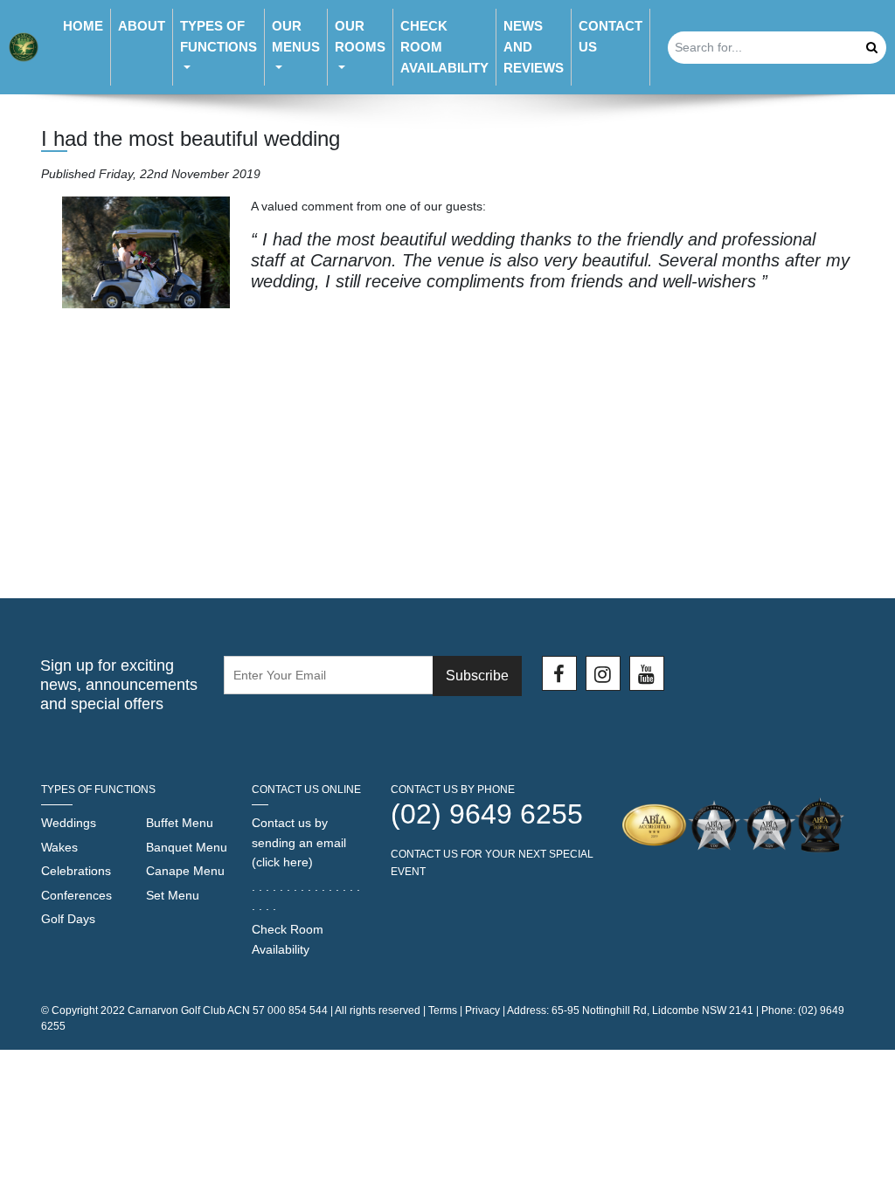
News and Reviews (533, 46)
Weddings (68, 823)
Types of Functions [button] (218, 36)
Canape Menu (185, 871)
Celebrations (76, 871)
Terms (442, 1010)
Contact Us (610, 36)
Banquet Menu (186, 847)
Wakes (59, 847)
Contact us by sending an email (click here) (299, 842)
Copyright (75, 1010)
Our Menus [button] (296, 36)
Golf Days (68, 919)
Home (83, 25)
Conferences (76, 895)
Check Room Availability (444, 46)
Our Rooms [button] (360, 36)
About (141, 25)
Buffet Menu (179, 823)
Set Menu (172, 895)
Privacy (482, 1010)
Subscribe (477, 675)
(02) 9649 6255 (487, 814)
